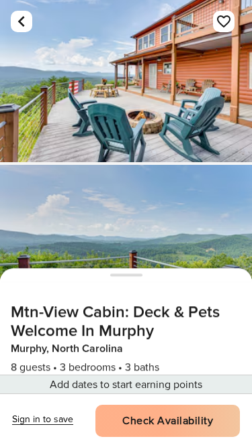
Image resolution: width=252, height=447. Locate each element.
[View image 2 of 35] (126, 246)
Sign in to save (42, 419)
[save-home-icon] (224, 21)
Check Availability (167, 421)
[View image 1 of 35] (126, 81)
